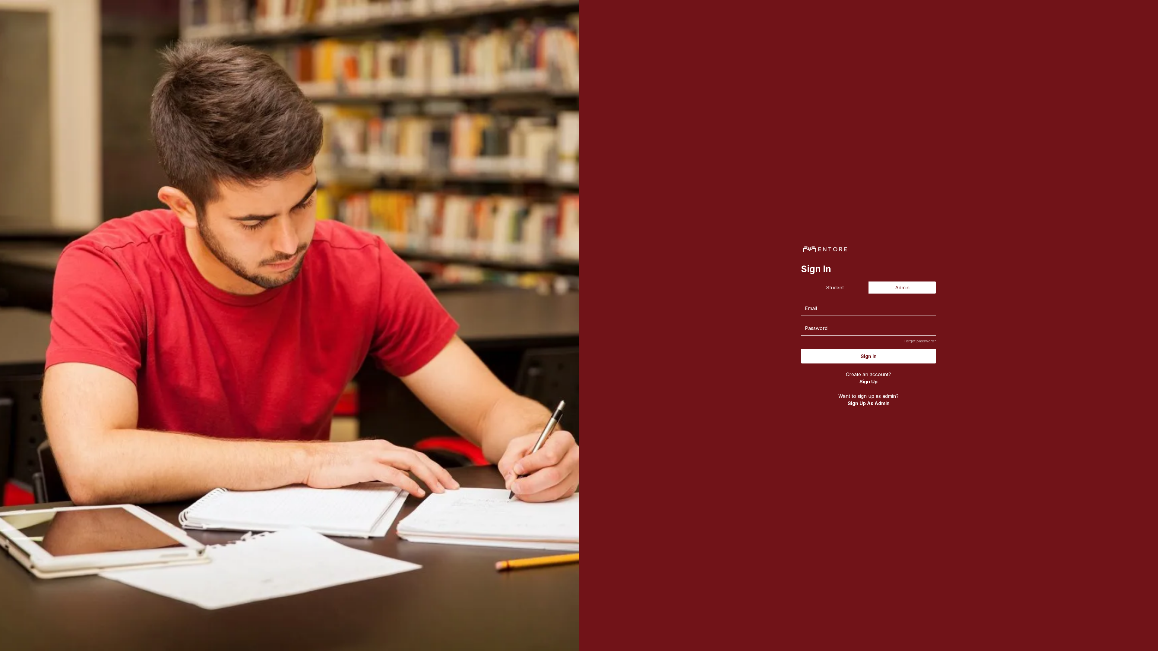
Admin (902, 288)
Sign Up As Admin (869, 403)
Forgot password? (920, 341)
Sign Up (868, 382)
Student (835, 288)
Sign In (869, 356)
